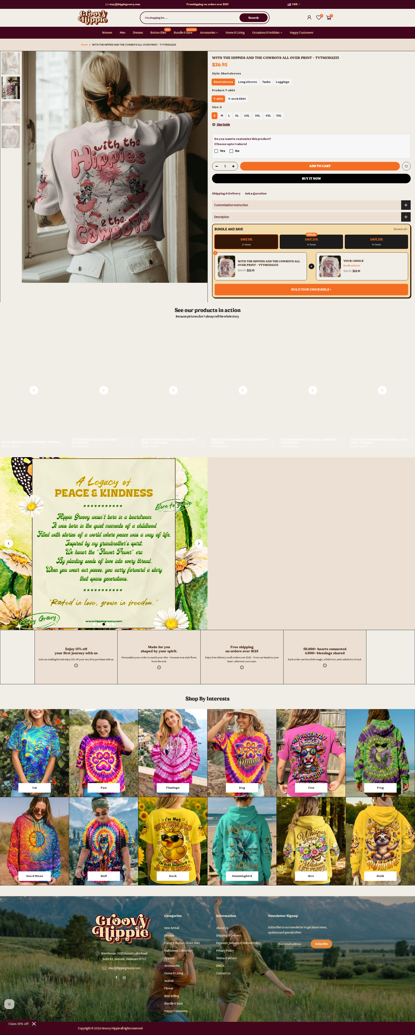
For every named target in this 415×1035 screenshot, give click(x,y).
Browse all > (401, 229)
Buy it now (311, 178)
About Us (222, 928)
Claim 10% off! (18, 1024)
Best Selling (171, 996)
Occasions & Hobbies (265, 32)
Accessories (207, 32)
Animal (168, 981)
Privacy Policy (225, 950)
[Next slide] (199, 543)
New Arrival (171, 928)
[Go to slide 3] (103, 624)
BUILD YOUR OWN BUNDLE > (311, 289)
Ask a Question (256, 193)
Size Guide (223, 124)
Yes (222, 151)
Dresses (138, 32)
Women (107, 32)
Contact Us (223, 973)
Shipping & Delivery (226, 193)
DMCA (220, 965)
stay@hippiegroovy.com (124, 4)
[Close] (34, 1023)
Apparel (169, 958)
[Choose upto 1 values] (230, 144)
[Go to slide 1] (94, 624)
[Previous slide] (8, 543)
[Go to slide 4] (108, 624)
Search (253, 18)
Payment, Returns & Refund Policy (238, 943)
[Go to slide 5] (113, 624)
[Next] (200, 167)
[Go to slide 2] (99, 624)
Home (84, 44)
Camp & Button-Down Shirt (182, 943)
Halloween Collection (178, 950)
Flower (168, 988)
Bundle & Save (185, 31)
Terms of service (226, 958)
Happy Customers (301, 32)
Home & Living (235, 32)
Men (122, 32)
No (237, 151)
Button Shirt (160, 31)
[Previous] (29, 167)
